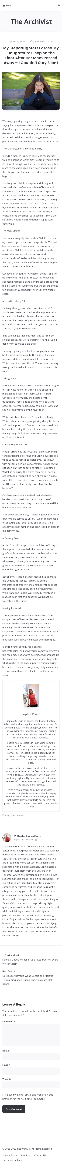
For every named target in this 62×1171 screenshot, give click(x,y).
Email (6, 1064)
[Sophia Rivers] (6, 837)
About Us (26, 1155)
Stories (20, 815)
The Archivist (31, 21)
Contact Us (40, 1155)
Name (6, 1050)
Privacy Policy (9, 1155)
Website (6, 1078)
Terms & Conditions (13, 1160)
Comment (8, 1021)
